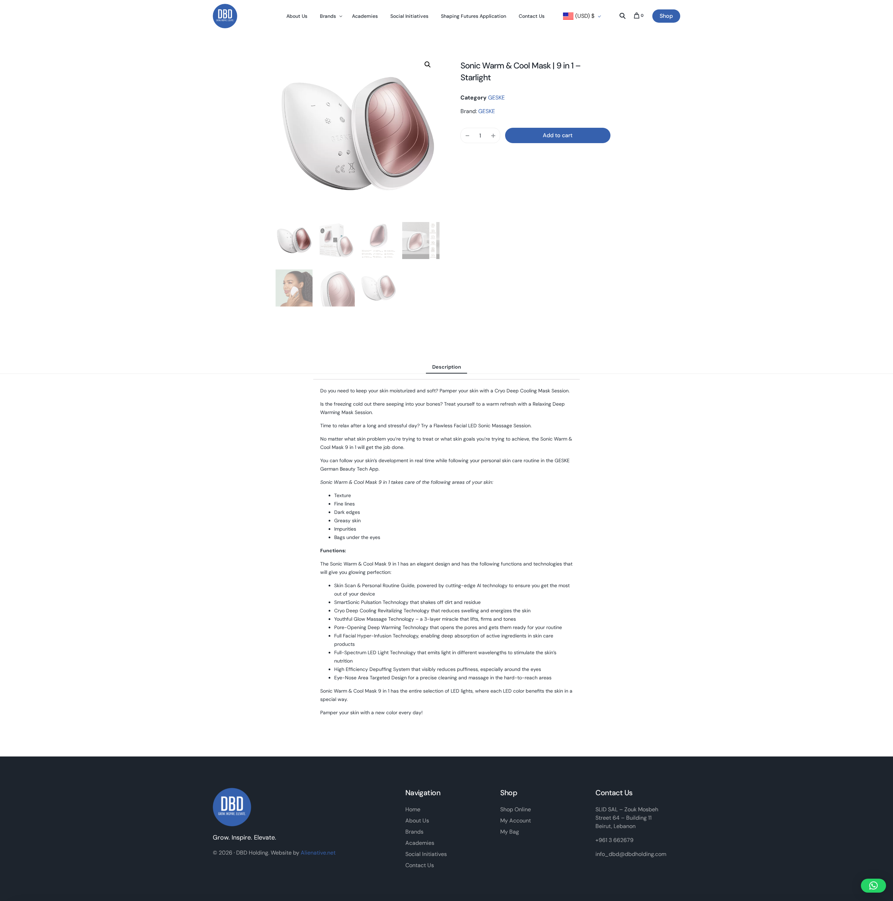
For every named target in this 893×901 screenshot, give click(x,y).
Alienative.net (318, 852)
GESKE (496, 97)
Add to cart (557, 135)
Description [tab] (446, 367)
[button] (427, 64)
